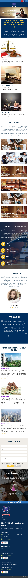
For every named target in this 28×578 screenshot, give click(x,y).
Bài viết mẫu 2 (5, 396)
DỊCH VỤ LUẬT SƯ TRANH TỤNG (9, 10)
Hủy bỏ (17, 465)
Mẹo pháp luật (5, 112)
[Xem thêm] (3, 378)
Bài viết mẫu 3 (5, 424)
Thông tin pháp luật (7, 85)
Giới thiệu (4, 59)
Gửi (10, 465)
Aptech (14, 576)
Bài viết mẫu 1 (5, 368)
